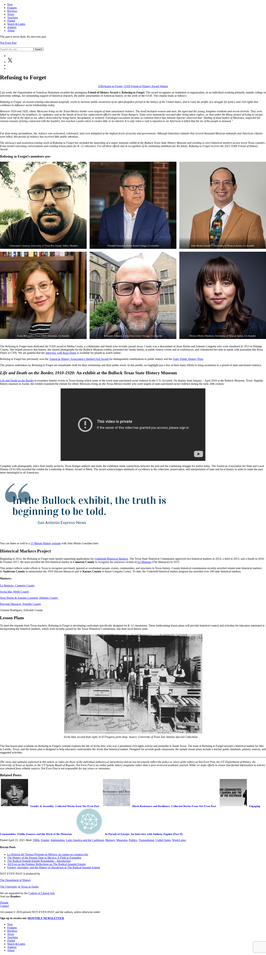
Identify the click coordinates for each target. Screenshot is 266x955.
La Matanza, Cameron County (17, 585)
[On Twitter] (10, 62)
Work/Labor (179, 840)
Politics (133, 840)
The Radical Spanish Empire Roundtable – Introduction (39, 860)
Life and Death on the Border (17, 380)
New (10, 924)
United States (163, 840)
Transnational (146, 840)
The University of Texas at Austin (19, 886)
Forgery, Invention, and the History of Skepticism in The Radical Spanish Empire (53, 867)
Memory (110, 840)
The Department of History (15, 880)
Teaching (12, 937)
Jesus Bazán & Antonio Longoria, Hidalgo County (29, 597)
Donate (4, 902)
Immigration (58, 840)
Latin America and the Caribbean (85, 840)
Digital (11, 940)
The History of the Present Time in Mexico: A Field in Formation (44, 857)
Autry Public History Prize (188, 359)
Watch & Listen (16, 943)
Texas (10, 934)
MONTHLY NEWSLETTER (46, 918)
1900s (36, 840)
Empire (45, 840)
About (10, 950)
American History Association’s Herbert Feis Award (79, 359)
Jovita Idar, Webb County (14, 591)
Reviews (12, 930)
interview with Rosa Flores (61, 352)
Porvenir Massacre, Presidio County (20, 604)
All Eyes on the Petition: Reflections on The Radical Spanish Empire (46, 864)
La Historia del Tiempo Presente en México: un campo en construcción (47, 854)
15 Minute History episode (45, 543)
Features (12, 927)
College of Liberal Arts (41, 893)
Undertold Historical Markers (111, 558)
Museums (121, 840)
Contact (4, 905)
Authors (11, 947)
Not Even (8, 42)
